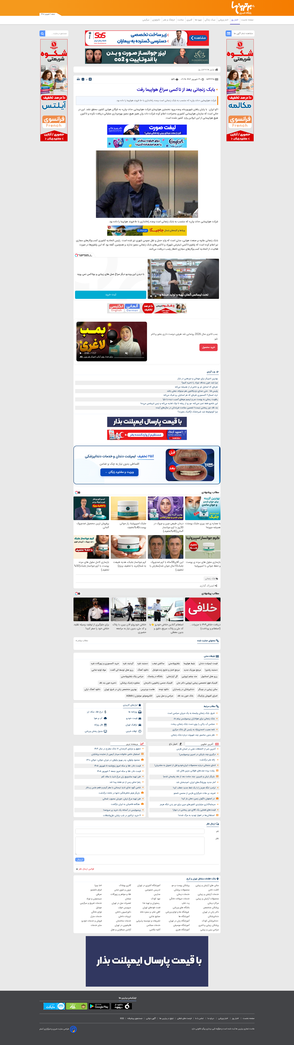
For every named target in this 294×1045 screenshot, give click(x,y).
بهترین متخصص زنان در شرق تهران (120, 689)
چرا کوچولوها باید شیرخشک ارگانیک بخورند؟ (198, 412)
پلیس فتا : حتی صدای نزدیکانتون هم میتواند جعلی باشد (192, 391)
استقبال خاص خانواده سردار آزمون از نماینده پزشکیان (115, 754)
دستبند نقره (142, 663)
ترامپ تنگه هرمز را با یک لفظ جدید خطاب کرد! (194, 788)
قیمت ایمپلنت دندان (208, 663)
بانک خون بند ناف (185, 696)
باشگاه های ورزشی (181, 908)
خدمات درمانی (183, 894)
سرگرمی (146, 20)
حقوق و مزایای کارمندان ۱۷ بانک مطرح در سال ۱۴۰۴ (117, 749)
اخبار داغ (173, 744)
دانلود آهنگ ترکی (92, 689)
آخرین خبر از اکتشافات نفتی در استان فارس (196, 749)
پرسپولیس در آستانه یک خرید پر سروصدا (122, 810)
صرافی (99, 894)
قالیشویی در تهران (123, 925)
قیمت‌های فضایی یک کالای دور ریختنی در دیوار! (194, 810)
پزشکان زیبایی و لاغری (209, 925)
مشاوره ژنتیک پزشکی (130, 683)
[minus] (83, 79)
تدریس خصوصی (152, 890)
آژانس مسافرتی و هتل (121, 930)
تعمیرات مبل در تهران (121, 903)
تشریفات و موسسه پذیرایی (148, 921)
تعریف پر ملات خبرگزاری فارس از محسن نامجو (195, 793)
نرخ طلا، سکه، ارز (95, 712)
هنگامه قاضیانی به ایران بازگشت (125, 804)
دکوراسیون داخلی (123, 912)
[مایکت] (54, 1007)
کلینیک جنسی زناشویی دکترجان (158, 683)
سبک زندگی (210, 20)
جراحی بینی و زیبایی (209, 930)
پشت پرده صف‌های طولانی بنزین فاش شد (195, 771)
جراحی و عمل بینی (164, 696)
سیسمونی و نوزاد (94, 899)
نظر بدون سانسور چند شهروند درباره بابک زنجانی (193, 735)
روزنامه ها (132, 712)
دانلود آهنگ (142, 670)
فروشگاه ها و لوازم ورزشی (178, 912)
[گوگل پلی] (99, 1007)
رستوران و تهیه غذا (151, 903)
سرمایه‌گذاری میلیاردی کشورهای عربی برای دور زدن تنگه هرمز (188, 804)
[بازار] (76, 1007)
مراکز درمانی (213, 903)
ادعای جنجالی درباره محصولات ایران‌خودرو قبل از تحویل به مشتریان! (185, 765)
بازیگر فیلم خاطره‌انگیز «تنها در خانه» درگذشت (119, 793)
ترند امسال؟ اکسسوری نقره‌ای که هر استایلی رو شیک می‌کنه (191, 395)
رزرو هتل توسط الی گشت (121, 670)
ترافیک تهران (131, 725)
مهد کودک (155, 899)
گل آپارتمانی (172, 676)
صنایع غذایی (154, 916)
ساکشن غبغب (158, 663)
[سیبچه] (121, 1007)
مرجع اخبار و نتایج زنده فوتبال (166, 670)
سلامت (180, 20)
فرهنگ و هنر (169, 20)
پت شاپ (186, 903)
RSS (122, 1018)
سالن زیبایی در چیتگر (207, 689)
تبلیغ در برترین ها (166, 1018)
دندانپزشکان (213, 916)
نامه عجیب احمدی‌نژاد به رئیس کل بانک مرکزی (194, 729)
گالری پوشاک (125, 885)
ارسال (80, 859)
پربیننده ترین (132, 744)
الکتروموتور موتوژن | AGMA (139, 696)
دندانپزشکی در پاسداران (183, 689)
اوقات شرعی (131, 731)
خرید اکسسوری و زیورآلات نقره (105, 663)
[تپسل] (76, 255)
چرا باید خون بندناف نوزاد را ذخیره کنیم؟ (200, 382)
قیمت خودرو (131, 718)
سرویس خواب (124, 908)
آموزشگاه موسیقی (181, 925)
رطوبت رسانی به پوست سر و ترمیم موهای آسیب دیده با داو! (190, 399)
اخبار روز (235, 20)
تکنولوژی (156, 20)
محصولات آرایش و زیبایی (207, 899)
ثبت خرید (110, 294)
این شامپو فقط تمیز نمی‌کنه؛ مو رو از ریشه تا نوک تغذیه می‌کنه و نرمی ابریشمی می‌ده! (179, 403)
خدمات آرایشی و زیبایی (208, 894)
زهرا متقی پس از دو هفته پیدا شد (125, 782)
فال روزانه (98, 725)
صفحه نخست (247, 20)
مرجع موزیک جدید (192, 670)
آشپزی (189, 20)
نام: (217, 831)
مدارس (157, 894)
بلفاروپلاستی (174, 663)
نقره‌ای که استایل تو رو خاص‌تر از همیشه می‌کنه (196, 387)
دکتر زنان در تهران (210, 912)
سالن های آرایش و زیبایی (207, 885)
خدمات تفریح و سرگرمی (91, 903)
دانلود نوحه (164, 689)
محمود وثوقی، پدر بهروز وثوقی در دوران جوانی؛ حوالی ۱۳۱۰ (113, 760)
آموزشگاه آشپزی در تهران (148, 885)
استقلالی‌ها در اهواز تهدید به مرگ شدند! (196, 815)
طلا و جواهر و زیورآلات (121, 894)
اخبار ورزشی (223, 20)
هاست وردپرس (148, 689)
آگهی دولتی (151, 1018)
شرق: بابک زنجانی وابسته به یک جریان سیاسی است (191, 713)
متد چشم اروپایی (189, 676)
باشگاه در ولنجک (155, 676)
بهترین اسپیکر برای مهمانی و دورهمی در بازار (197, 378)
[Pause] (151, 296)
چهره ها (198, 20)
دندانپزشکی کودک (210, 921)
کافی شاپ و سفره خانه (150, 912)
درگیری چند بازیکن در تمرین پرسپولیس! (197, 754)
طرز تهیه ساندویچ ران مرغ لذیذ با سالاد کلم (121, 777)
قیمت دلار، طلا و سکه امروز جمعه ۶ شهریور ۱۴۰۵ (119, 771)
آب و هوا (98, 718)
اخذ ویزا (98, 885)
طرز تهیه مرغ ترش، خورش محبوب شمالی (122, 799)
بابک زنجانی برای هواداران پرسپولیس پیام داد (194, 718)
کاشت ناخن (213, 890)
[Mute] (156, 296)
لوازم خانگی (96, 912)
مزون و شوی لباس (122, 890)
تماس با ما (199, 1018)
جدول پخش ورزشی (94, 731)
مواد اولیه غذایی (99, 670)
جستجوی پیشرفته (134, 1018)
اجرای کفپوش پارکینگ (207, 696)
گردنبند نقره (128, 663)
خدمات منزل (96, 916)
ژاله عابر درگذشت (208, 760)
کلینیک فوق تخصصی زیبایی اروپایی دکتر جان (197, 683)
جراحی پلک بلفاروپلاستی (132, 676)
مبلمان (128, 899)
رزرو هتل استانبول (209, 676)
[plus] (90, 79)
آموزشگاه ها (184, 916)
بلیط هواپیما (189, 663)
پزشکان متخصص (211, 908)
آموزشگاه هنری (183, 930)
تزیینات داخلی (124, 916)
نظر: (217, 838)
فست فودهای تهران (151, 908)
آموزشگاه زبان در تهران (179, 921)
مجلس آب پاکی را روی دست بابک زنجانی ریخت (193, 724)
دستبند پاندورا (211, 670)
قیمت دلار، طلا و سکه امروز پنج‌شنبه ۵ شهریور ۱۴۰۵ (117, 766)
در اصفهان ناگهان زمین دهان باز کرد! (198, 798)
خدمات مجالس (153, 925)
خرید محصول (208, 347)
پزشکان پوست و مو (181, 885)
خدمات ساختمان (123, 921)
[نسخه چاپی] (78, 79)
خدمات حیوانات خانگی (179, 899)
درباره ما (211, 1018)
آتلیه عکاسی (154, 930)
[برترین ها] (242, 7)
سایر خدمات (96, 925)
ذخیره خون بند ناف (107, 683)
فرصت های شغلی (184, 1018)
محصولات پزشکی (182, 890)
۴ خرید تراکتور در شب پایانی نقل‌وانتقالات (122, 815)
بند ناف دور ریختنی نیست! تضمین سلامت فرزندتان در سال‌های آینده (187, 407)
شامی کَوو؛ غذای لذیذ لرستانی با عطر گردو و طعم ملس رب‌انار (113, 788)
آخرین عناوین (207, 744)
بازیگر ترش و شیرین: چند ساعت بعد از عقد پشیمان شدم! (189, 776)
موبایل (99, 908)
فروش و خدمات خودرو (91, 921)
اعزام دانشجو (96, 890)
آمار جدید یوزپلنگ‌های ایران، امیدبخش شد (196, 782)
